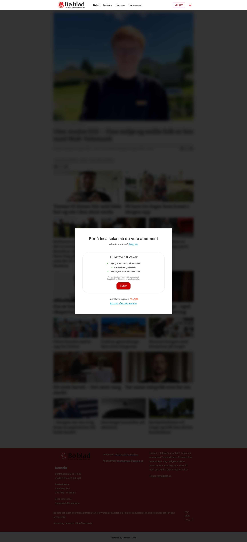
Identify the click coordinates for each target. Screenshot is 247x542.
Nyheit (96, 5)
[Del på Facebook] (182, 148)
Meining (107, 5)
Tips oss (120, 5)
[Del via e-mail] (191, 148)
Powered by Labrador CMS (124, 538)
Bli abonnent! (135, 5)
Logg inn (179, 5)
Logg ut (189, 519)
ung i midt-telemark (66, 160)
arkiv (84, 160)
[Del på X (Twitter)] (186, 148)
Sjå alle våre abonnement (123, 303)
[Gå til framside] (71, 5)
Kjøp (123, 285)
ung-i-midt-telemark (101, 160)
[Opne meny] (190, 5)
